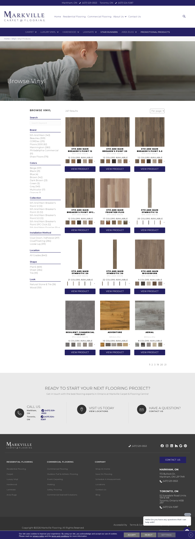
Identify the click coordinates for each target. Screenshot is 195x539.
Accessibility (120, 525)
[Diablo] (148, 344)
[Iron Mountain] (79, 161)
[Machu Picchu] (108, 344)
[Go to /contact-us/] (161, 409)
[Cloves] (160, 222)
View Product (80, 169)
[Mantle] (73, 344)
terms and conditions (60, 536)
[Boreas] (149, 315)
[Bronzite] (142, 222)
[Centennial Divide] (119, 222)
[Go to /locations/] (100, 409)
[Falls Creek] (80, 132)
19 (158, 364)
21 (165, 364)
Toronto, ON (106, 3)
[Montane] (79, 344)
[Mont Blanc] (119, 344)
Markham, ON (69, 3)
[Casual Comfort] (113, 222)
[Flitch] (160, 283)
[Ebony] (142, 283)
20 (161, 364)
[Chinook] (142, 344)
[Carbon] (148, 222)
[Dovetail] (149, 254)
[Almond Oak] (115, 193)
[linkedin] (171, 446)
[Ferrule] (154, 283)
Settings (166, 535)
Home (7, 39)
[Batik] (80, 254)
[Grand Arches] (73, 161)
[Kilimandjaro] (113, 344)
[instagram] (166, 446)
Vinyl (14, 39)
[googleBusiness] (180, 446)
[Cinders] (154, 222)
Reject (148, 535)
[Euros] (154, 344)
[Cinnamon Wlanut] (125, 222)
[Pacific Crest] (90, 161)
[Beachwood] (150, 193)
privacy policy (38, 536)
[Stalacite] (90, 344)
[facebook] (162, 446)
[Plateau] (84, 344)
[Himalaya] (115, 315)
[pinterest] (185, 446)
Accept (132, 535)
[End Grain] (148, 283)
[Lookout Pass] (84, 161)
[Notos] (160, 344)
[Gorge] (80, 315)
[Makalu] (125, 344)
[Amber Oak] (108, 222)
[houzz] (176, 446)
